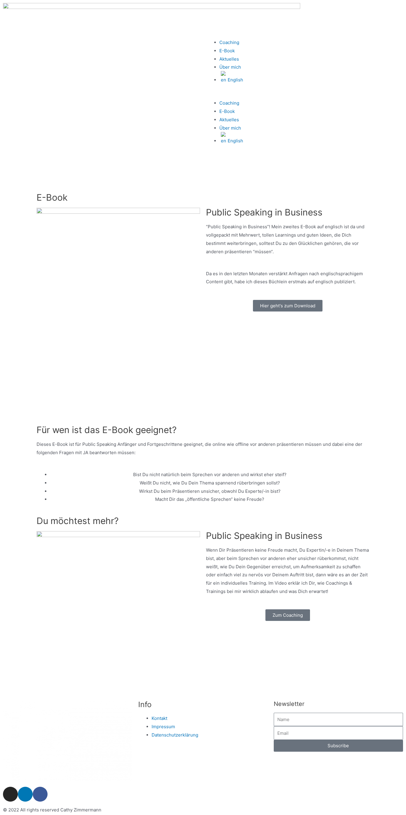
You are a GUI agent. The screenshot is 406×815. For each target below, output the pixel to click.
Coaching (229, 42)
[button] (304, 95)
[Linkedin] (25, 794)
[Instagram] (10, 794)
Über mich (230, 67)
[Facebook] (40, 794)
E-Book (227, 51)
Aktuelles (229, 59)
